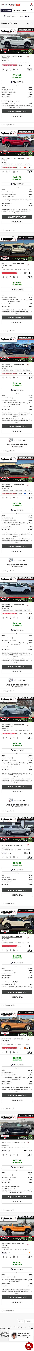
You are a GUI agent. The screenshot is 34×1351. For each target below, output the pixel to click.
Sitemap (17, 1335)
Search (27, 16)
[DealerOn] (5, 1333)
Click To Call (17, 116)
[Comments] (28, 69)
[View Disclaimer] (17, 69)
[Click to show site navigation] (31, 10)
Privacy (21, 1335)
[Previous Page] (19, 1321)
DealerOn (12, 1335)
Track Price (18, 82)
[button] (6, 10)
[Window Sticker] (31, 69)
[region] (17, 97)
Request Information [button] (17, 111)
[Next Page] (22, 1321)
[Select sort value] (31, 23)
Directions (16, 10)
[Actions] (30, 57)
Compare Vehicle (9, 125)
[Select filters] (28, 23)
